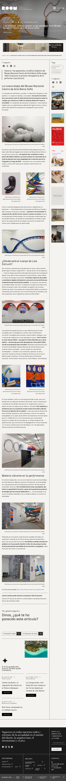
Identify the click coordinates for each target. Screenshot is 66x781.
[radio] (3, 626)
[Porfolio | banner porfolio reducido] (57, 204)
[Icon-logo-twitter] (9, 747)
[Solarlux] (57, 109)
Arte (21, 22)
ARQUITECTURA (6, 764)
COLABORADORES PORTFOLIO (30, 763)
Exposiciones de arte (31, 22)
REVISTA (40, 765)
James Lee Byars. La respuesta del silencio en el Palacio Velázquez (12, 685)
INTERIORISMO (6, 766)
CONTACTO (28, 768)
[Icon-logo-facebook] (3, 747)
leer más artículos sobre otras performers (30, 589)
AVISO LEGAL (17, 777)
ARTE (16, 766)
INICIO (4, 55)
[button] (54, 8)
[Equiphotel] (57, 122)
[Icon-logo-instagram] (6, 747)
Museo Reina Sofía (56, 67)
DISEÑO (4, 761)
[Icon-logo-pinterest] (12, 747)
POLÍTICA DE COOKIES (43, 777)
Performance (56, 72)
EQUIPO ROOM (37, 769)
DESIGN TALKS (27, 766)
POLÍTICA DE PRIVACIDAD (28, 777)
